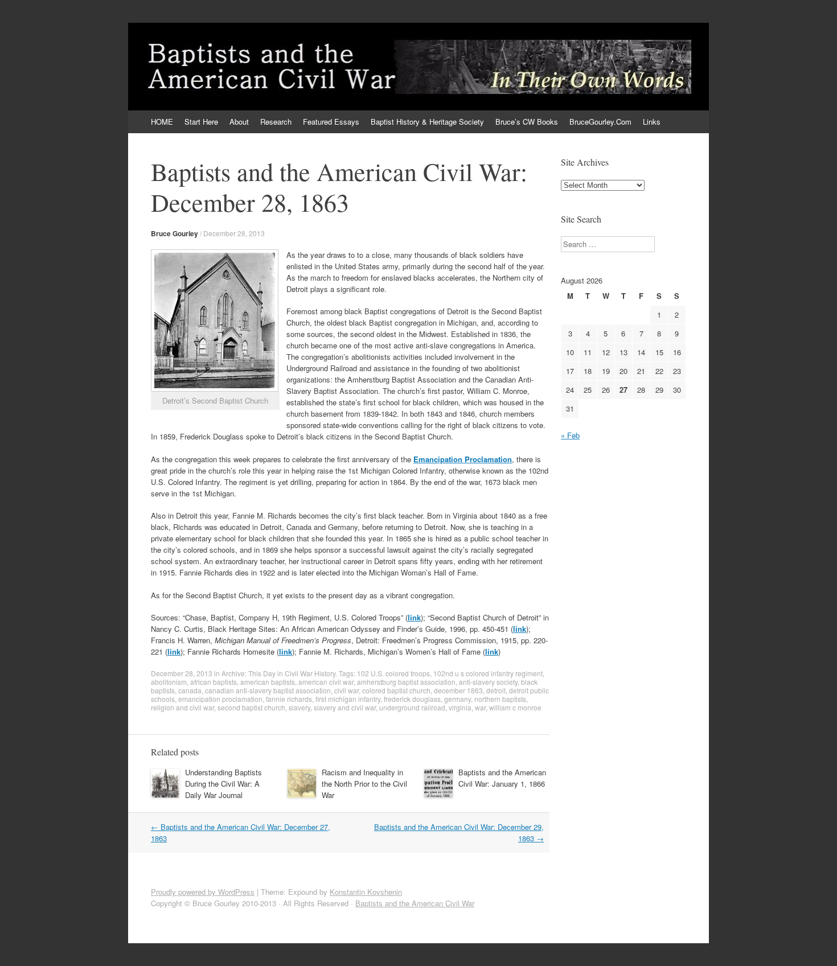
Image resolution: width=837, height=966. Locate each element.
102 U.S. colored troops (393, 673)
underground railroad (412, 707)
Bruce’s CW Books (526, 121)
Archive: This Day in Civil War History (278, 673)
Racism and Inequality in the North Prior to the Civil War (364, 783)
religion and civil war (182, 707)
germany (457, 699)
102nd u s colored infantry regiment (488, 673)
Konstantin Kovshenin (366, 891)
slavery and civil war (345, 707)
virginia (460, 707)
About (239, 121)
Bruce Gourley (174, 233)
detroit (496, 690)
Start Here (201, 121)
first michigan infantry (347, 699)
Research (276, 121)
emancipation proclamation (220, 699)
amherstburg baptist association (406, 682)
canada (190, 690)
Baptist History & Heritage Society (427, 121)
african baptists (213, 682)
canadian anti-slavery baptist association (268, 690)
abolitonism (169, 682)
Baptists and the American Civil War (414, 903)
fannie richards (289, 699)
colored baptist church (396, 690)
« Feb (570, 435)
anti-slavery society (488, 682)
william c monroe (515, 707)
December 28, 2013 (234, 233)
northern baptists (500, 699)
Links (651, 121)
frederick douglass (412, 699)
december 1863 (458, 690)
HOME (162, 121)
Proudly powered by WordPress (203, 891)
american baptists (267, 682)
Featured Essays (331, 121)
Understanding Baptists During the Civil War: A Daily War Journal (223, 783)
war (480, 707)
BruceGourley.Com (600, 121)
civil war (346, 690)
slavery (299, 707)
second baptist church (251, 707)
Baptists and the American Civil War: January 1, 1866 (502, 778)
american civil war (326, 682)
